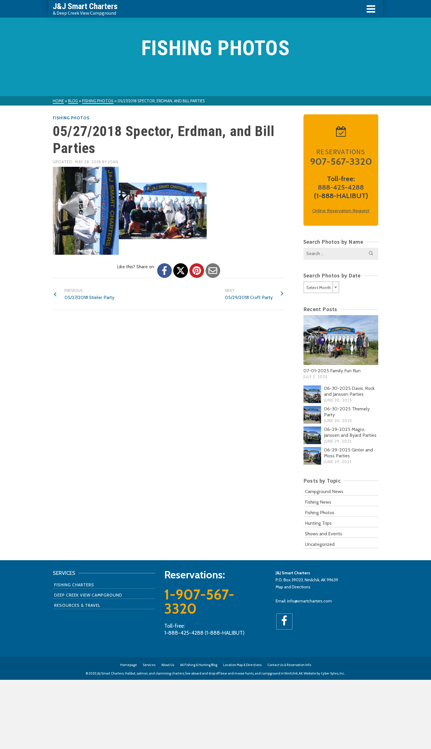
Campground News (324, 491)
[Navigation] (371, 9)
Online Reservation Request (340, 210)
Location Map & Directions (242, 665)
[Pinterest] (196, 270)
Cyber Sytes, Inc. (333, 673)
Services (149, 665)
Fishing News (318, 502)
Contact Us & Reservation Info (289, 665)
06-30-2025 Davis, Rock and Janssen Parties (349, 391)
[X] (180, 270)
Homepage (128, 665)
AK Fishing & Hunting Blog (198, 665)
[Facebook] (164, 270)
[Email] (213, 270)
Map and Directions (293, 587)
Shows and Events (323, 533)
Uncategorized (320, 544)
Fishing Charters (74, 584)
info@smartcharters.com (309, 601)
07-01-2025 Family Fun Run (332, 370)
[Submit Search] (371, 253)
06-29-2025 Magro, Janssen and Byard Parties (350, 432)
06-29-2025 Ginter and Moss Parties (348, 452)
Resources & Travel (77, 605)
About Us (167, 665)
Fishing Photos (71, 118)
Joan (113, 161)
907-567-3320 (341, 161)
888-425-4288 (341, 187)
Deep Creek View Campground (88, 595)
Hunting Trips (318, 523)
